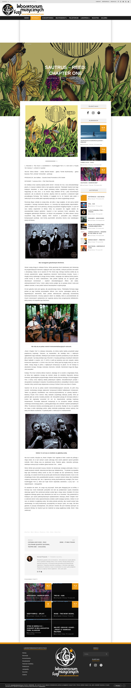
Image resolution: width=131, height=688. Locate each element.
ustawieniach (42, 686)
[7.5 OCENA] (93, 160)
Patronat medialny (27, 664)
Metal (32, 532)
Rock (48, 532)
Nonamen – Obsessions (96, 218)
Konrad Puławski (52, 78)
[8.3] (84, 229)
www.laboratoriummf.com (17, 685)
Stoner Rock (57, 532)
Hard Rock (27, 532)
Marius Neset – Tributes (96, 240)
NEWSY (26, 18)
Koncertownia (47, 18)
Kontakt (98, 1)
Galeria (104, 18)
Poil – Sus (91, 204)
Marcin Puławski (92, 228)
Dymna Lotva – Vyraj (87, 162)
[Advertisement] (65, 31)
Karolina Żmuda (84, 164)
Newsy (24, 653)
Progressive (43, 532)
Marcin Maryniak (92, 198)
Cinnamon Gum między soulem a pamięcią (21, 1)
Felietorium (73, 18)
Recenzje (62, 78)
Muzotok (95, 18)
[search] (106, 654)
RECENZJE (35, 18)
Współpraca (105, 1)
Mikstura (37, 532)
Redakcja (113, 1)
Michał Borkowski (84, 144)
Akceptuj (118, 685)
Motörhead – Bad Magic (96, 196)
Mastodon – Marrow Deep (89, 182)
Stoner (52, 532)
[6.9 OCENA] (93, 138)
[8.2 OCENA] (93, 180)
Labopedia (85, 18)
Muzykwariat (61, 18)
